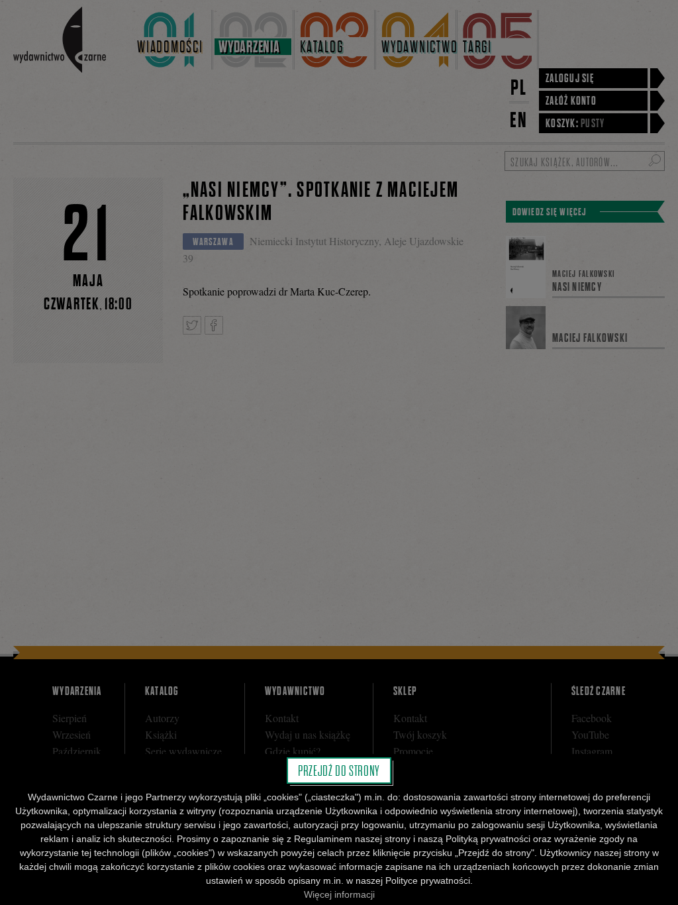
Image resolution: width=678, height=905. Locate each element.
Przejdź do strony (339, 770)
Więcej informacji (339, 894)
